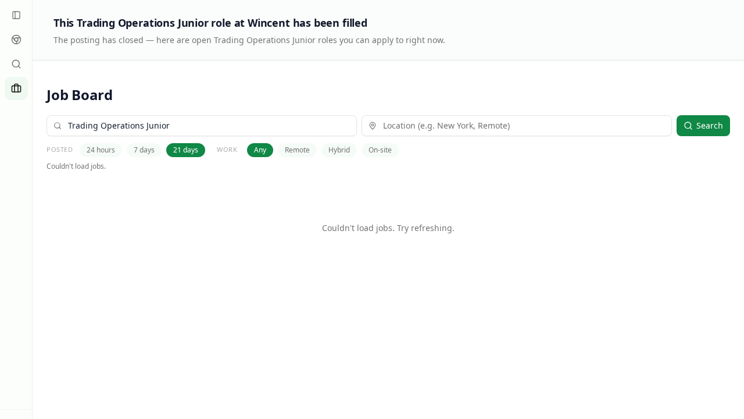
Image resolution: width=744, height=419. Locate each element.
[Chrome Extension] (16, 39)
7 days (144, 150)
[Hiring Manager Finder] (16, 64)
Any (260, 150)
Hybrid (339, 150)
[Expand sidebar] (16, 15)
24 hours (101, 150)
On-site (380, 150)
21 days (185, 150)
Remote (297, 150)
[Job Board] (16, 88)
